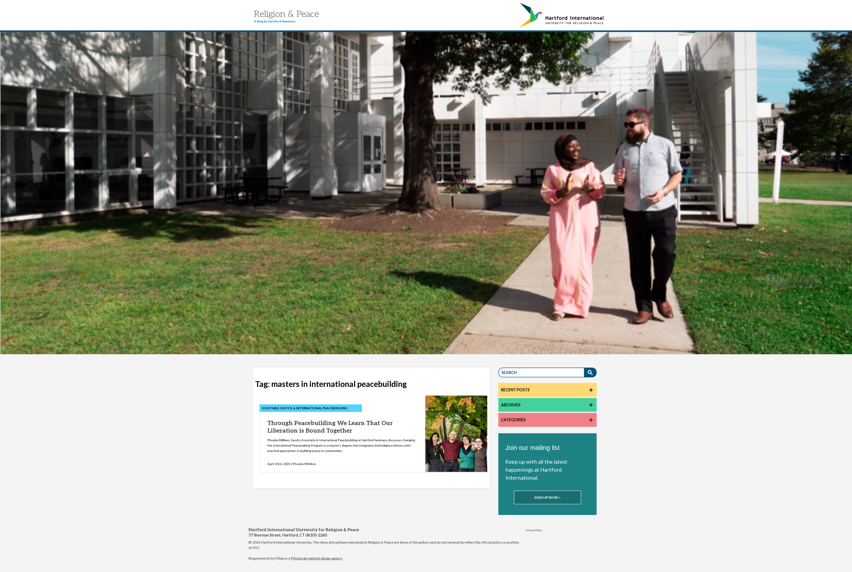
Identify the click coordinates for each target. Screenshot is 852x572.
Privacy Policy (534, 530)
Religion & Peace (286, 14)
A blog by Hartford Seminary (275, 21)
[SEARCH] (590, 372)
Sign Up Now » (547, 497)
